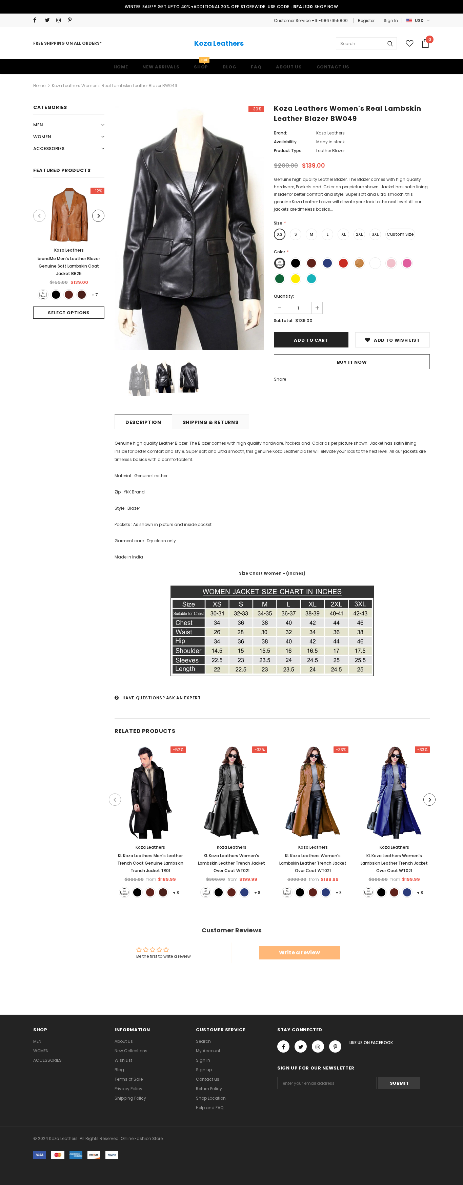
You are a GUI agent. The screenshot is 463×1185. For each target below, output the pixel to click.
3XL (375, 234)
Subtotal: (283, 320)
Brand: (280, 133)
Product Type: (288, 150)
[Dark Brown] (82, 295)
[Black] (56, 295)
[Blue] (244, 892)
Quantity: (284, 296)
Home (39, 85)
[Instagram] (60, 20)
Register (366, 20)
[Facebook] (37, 20)
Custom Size (400, 234)
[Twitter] (49, 20)
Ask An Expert (183, 698)
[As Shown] (43, 295)
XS (279, 234)
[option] (68, 253)
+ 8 (176, 892)
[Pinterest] (72, 20)
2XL (359, 234)
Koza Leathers (219, 43)
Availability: (286, 142)
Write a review (299, 952)
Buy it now (352, 362)
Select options (69, 313)
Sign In (391, 20)
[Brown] (69, 295)
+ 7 (95, 295)
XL (343, 234)
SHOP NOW (326, 6)
